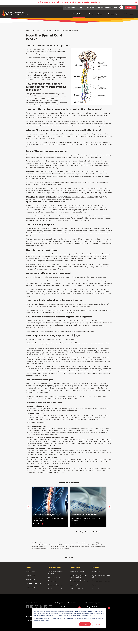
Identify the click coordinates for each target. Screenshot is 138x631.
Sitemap (28, 623)
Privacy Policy (30, 620)
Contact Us (95, 589)
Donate (130, 7)
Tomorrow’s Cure (95, 14)
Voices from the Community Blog (101, 576)
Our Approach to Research (101, 581)
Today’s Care (77, 14)
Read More (37, 524)
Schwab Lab (93, 419)
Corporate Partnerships (33, 583)
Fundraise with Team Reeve (79, 581)
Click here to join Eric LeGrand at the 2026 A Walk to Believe (69, 2)
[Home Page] (15, 13)
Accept (85, 624)
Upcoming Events (76, 585)
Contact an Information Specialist (55, 572)
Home (27, 30)
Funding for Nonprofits (55, 589)
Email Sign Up (69, 7)
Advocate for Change (77, 571)
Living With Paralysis (47, 30)
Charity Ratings (30, 587)
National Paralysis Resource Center (107, 7)
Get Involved (128, 14)
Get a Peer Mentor (54, 577)
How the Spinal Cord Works (70, 30)
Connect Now (90, 7)
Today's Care (35, 30)
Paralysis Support (54, 567)
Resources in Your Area (55, 585)
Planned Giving (31, 579)
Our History (96, 571)
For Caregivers (52, 581)
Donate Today (30, 571)
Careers (94, 585)
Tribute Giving (30, 575)
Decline (98, 624)
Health (57, 30)
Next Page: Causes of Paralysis (88, 532)
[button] (29, 507)
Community (112, 14)
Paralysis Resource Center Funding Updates (78, 576)
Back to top (69, 557)
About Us (95, 567)
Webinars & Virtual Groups (78, 589)
